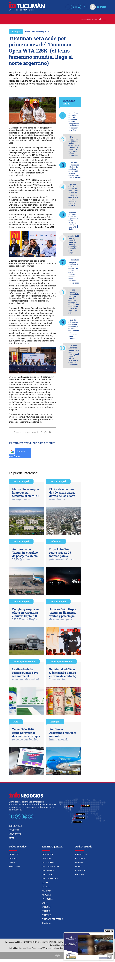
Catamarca (47, 854)
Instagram (14, 866)
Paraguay (80, 870)
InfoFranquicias (50, 866)
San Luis (46, 911)
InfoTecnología (50, 879)
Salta (44, 903)
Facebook (14, 854)
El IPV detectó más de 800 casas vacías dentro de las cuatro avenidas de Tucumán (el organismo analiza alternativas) (73, 146)
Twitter (13, 858)
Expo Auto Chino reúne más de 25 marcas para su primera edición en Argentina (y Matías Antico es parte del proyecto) (73, 194)
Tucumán (46, 923)
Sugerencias (15, 826)
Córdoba (46, 858)
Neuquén (46, 895)
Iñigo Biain (60, 945)
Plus (15, 721)
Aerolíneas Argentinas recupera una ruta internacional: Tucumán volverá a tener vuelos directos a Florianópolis (73, 355)
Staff (11, 838)
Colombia (80, 858)
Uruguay (79, 874)
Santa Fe (46, 915)
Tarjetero (14, 830)
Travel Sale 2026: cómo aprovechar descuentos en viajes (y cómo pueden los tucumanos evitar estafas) (73, 329)
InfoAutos (55, 541)
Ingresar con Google (17, 453)
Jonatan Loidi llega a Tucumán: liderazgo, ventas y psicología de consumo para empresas (73, 244)
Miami (78, 866)
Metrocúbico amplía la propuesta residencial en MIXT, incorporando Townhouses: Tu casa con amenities (73, 121)
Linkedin (13, 862)
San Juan (46, 907)
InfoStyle (47, 874)
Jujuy (45, 883)
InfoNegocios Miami (24, 661)
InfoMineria (48, 870)
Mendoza (46, 891)
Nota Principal (21, 481)
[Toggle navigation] (104, 19)
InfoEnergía (48, 862)
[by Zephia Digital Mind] (57, 955)
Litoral (46, 887)
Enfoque (16, 31)
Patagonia (47, 899)
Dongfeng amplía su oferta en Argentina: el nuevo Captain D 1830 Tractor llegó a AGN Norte (73, 220)
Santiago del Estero (52, 919)
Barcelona (81, 854)
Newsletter (15, 834)
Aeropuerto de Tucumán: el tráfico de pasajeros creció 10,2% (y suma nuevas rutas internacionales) (74, 170)
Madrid (79, 862)
